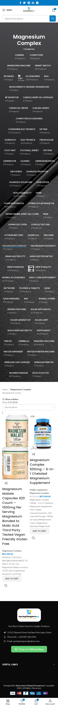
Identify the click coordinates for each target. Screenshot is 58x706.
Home (5, 389)
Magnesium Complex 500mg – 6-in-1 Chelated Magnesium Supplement (42, 471)
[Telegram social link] (37, 3)
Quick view (6, 585)
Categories (29, 49)
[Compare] (6, 483)
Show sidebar (11, 399)
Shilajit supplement (38, 489)
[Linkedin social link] (33, 3)
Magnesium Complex (12, 550)
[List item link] (29, 637)
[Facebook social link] (20, 3)
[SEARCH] (53, 18)
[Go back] (29, 28)
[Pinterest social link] (29, 3)
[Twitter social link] (24, 3)
